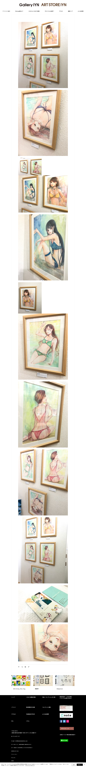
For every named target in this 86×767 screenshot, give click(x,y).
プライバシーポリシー (30, 765)
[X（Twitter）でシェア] (22, 666)
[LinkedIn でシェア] (25, 666)
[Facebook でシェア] (18, 666)
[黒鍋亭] (43, 680)
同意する (80, 764)
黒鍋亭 (37, 688)
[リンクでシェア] (28, 666)
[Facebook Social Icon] (61, 721)
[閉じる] (84, 765)
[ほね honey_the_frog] (21, 680)
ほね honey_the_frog (19, 688)
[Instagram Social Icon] (67, 721)
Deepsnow (60, 688)
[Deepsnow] (65, 680)
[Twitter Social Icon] (64, 721)
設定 (74, 764)
